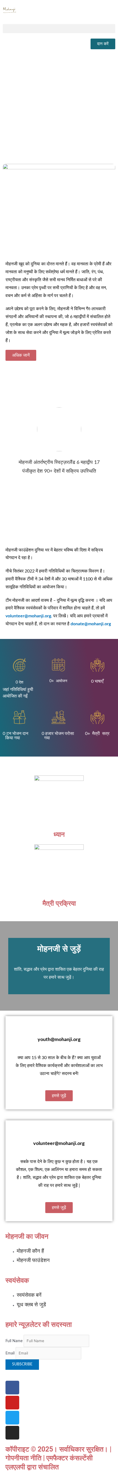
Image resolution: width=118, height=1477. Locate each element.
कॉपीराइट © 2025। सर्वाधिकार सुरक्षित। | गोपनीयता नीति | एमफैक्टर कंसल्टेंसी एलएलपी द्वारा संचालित (58, 1458)
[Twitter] (12, 1417)
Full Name (14, 1341)
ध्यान (59, 834)
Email (10, 1353)
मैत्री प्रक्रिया (59, 903)
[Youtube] (12, 1402)
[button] (59, 28)
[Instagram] (12, 1433)
